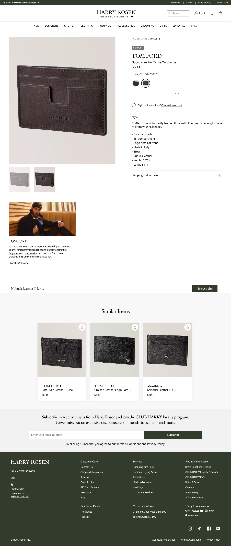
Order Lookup (204, 2)
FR (17, 477)
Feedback (85, 492)
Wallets (155, 38)
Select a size (205, 288)
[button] (169, 13)
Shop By (69, 25)
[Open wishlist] (212, 13)
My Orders (175, 2)
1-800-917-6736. (20, 496)
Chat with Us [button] (17, 489)
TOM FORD (147, 55)
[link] (200, 13)
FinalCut (84, 516)
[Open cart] (220, 13)
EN (12, 477)
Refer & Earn (222, 2)
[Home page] (115, 13)
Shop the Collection (18, 263)
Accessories (140, 38)
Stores (189, 2)
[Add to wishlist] (82, 327)
